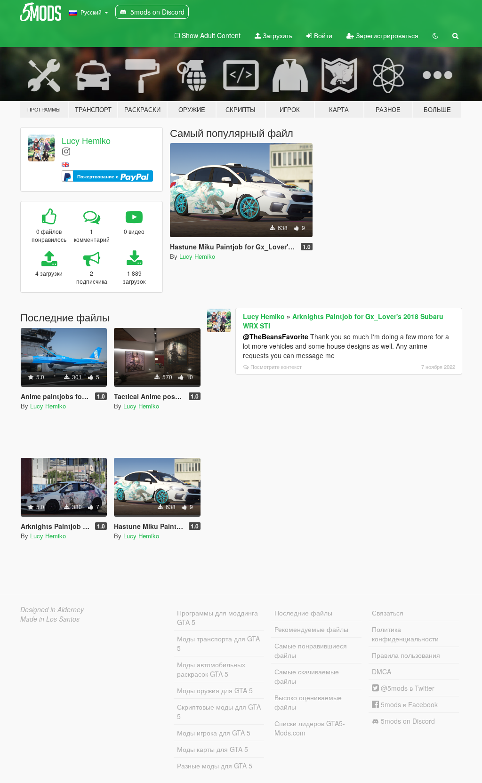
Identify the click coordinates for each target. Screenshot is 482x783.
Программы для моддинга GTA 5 (217, 617)
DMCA (381, 671)
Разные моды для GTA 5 (214, 765)
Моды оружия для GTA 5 (215, 690)
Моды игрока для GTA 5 (213, 732)
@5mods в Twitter (406, 688)
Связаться (387, 612)
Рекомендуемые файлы (311, 629)
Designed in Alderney (52, 609)
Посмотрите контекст (276, 366)
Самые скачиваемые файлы (306, 676)
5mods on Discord (407, 721)
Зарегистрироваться (386, 35)
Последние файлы (303, 612)
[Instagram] (66, 151)
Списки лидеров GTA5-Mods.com (309, 728)
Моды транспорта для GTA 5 (218, 643)
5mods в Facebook (408, 704)
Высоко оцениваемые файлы (308, 702)
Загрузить (276, 35)
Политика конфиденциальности (405, 633)
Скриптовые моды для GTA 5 (219, 711)
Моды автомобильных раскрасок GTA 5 (211, 669)
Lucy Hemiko (86, 140)
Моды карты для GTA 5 (212, 749)
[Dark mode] (435, 35)
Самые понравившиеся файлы (310, 650)
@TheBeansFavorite (275, 336)
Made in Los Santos (50, 618)
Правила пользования (406, 655)
